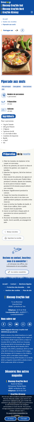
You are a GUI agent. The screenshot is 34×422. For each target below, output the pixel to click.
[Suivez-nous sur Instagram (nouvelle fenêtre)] (23, 324)
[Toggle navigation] (32, 13)
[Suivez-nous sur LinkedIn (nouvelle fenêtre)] (10, 324)
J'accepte (24, 418)
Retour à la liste (12, 232)
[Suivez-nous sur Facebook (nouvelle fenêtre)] (3, 324)
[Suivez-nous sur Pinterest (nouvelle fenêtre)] (29, 324)
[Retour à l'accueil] (8, 2)
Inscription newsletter (18, 272)
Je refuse (10, 418)
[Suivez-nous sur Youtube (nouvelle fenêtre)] (16, 324)
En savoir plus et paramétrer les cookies (17, 414)
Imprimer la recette (14, 238)
